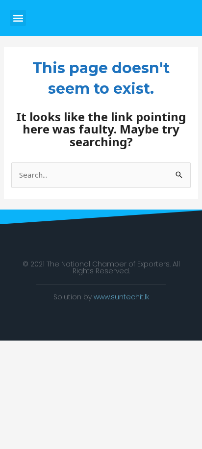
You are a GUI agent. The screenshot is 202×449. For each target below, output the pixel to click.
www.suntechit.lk (121, 297)
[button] (18, 18)
